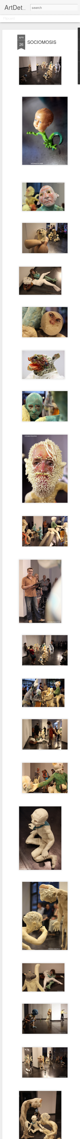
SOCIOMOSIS (41, 42)
